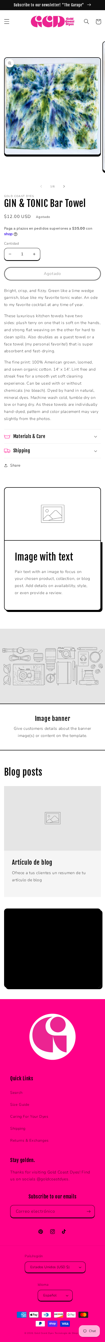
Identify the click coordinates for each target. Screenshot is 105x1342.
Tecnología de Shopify (68, 1333)
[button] (6, 21)
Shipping (17, 1128)
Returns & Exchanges (29, 1140)
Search (16, 1092)
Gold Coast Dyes (44, 1333)
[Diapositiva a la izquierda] (41, 186)
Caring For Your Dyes (29, 1116)
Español (50, 1295)
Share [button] (15, 465)
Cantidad (11, 243)
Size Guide (19, 1104)
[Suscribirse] (84, 971)
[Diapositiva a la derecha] (64, 186)
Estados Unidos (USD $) (50, 1267)
